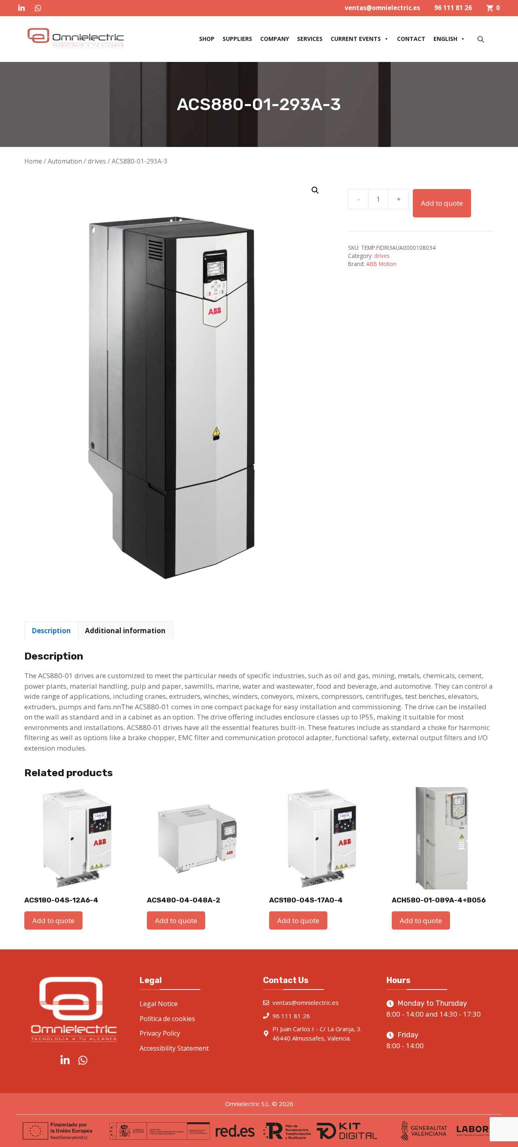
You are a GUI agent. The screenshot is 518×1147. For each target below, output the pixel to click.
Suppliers (237, 39)
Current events (356, 39)
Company (274, 39)
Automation (65, 161)
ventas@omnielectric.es (382, 8)
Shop (206, 39)
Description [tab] (51, 630)
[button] (315, 190)
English (445, 39)
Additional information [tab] (125, 630)
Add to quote (442, 203)
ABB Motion (381, 264)
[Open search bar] (482, 39)
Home (33, 161)
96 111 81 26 (453, 8)
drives (97, 161)
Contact (411, 39)
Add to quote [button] (53, 920)
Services (310, 39)
